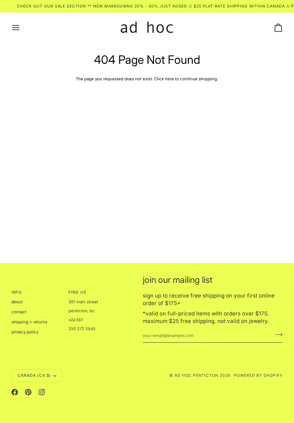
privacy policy (24, 331)
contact (19, 311)
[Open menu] (22, 27)
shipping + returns (29, 321)
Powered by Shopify (258, 375)
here (169, 78)
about (17, 301)
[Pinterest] (28, 392)
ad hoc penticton (196, 375)
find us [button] (77, 292)
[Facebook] (14, 392)
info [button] (16, 292)
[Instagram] (42, 392)
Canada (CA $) (34, 375)
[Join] (277, 334)
